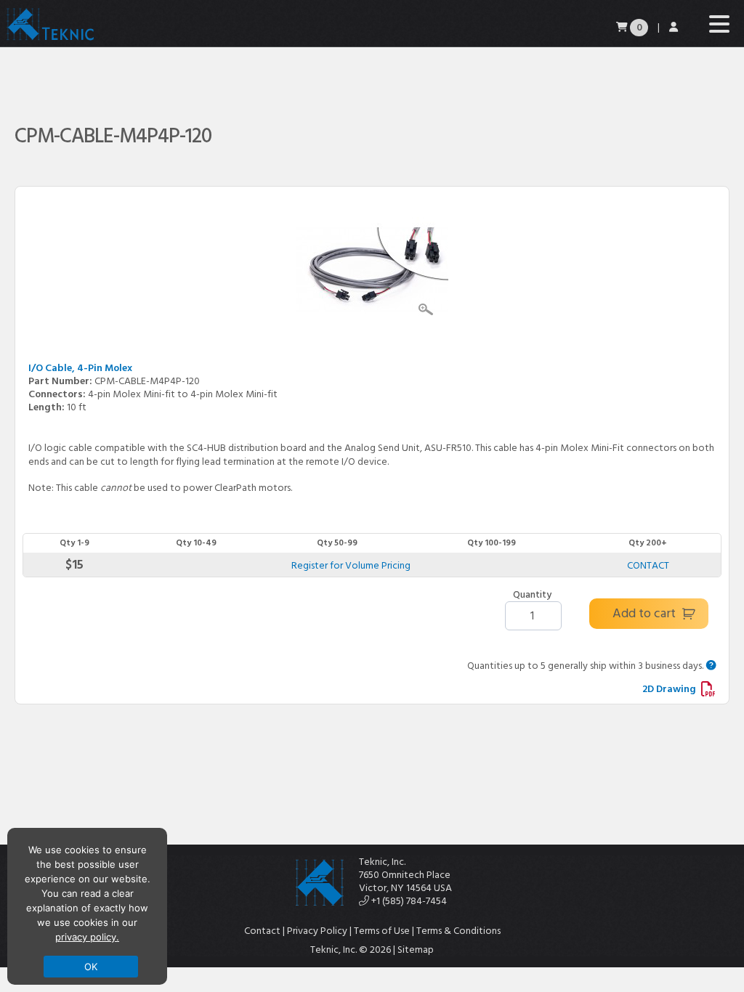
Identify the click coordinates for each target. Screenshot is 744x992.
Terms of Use (382, 930)
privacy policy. (87, 937)
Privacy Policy (317, 930)
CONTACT (648, 565)
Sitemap (415, 949)
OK (91, 966)
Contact (262, 930)
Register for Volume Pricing (351, 565)
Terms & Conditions (458, 930)
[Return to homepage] (49, 39)
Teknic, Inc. (382, 861)
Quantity (532, 594)
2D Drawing (670, 688)
